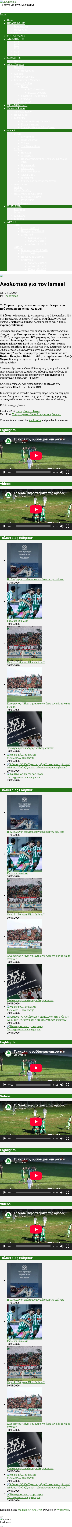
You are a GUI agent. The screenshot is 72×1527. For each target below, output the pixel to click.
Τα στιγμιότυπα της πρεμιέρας (23, 777)
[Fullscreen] (67, 472)
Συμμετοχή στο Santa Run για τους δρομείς (36, 414)
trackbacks (35, 420)
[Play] (4, 472)
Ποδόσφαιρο (11, 295)
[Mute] (62, 472)
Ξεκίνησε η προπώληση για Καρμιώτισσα (30, 748)
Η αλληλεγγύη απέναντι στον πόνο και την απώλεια (35, 579)
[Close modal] (1, 1516)
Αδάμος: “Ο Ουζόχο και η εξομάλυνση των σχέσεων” (37, 767)
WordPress (63, 1509)
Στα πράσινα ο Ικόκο (27, 411)
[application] (36, 455)
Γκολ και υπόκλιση (17, 620)
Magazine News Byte (30, 1509)
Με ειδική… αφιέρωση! (20, 757)
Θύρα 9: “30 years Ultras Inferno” (26, 662)
